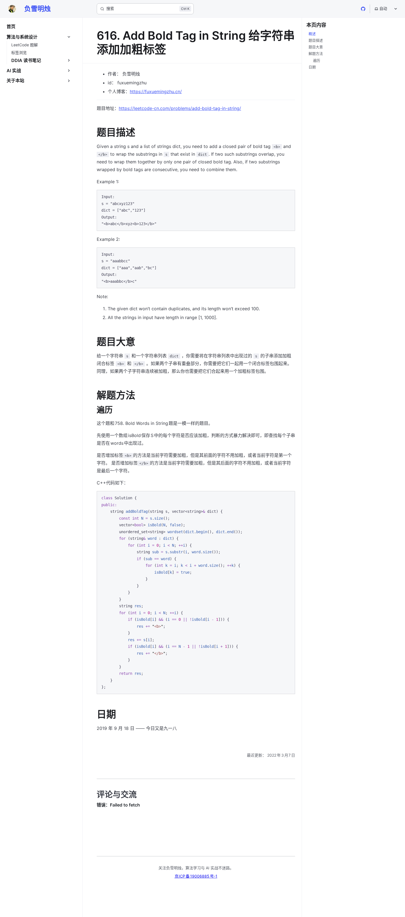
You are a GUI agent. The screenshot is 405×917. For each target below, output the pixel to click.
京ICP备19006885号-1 (196, 876)
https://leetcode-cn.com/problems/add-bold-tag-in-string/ (180, 108)
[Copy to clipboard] (288, 196)
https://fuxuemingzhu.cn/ (156, 91)
